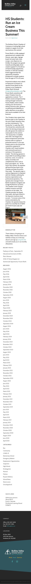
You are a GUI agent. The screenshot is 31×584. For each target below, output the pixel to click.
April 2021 (6, 415)
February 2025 (7, 310)
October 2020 (7, 430)
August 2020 (7, 435)
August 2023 (7, 352)
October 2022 (7, 376)
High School (14, 38)
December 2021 (7, 399)
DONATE (8, 505)
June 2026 (6, 271)
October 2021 (7, 404)
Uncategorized (7, 484)
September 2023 (8, 349)
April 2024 (6, 334)
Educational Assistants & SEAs (12, 254)
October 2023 (7, 347)
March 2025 (6, 308)
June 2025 (6, 300)
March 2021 (6, 417)
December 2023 (8, 342)
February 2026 (7, 282)
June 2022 (6, 383)
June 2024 (6, 329)
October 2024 (7, 321)
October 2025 (7, 292)
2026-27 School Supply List (11, 259)
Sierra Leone (6, 482)
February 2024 (7, 336)
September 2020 (8, 433)
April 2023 (6, 360)
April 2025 (6, 305)
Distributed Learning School (14, 503)
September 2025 (8, 295)
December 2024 (8, 316)
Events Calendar (10, 501)
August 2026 (7, 269)
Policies (5, 474)
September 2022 (8, 378)
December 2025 (8, 287)
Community (6, 451)
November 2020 (8, 428)
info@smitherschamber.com (13, 91)
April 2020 (6, 441)
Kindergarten (7, 469)
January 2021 (7, 422)
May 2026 (6, 274)
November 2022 (8, 373)
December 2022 (8, 370)
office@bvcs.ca (11, 526)
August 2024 (7, 326)
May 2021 (6, 412)
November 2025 (8, 290)
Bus (4, 448)
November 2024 (8, 318)
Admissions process (11, 497)
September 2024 (8, 323)
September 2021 (8, 407)
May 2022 (6, 386)
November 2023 (8, 344)
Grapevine (6, 464)
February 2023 (7, 365)
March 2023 (6, 362)
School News (7, 479)
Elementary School (8, 456)
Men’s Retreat (7, 256)
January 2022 (7, 396)
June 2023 (6, 355)
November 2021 (7, 402)
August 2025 (7, 297)
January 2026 (7, 284)
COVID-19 (6, 453)
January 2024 (7, 339)
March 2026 (6, 279)
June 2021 (6, 409)
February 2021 (7, 420)
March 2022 (6, 391)
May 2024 (6, 331)
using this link (22, 240)
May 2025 (6, 303)
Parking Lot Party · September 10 (13, 251)
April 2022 (6, 388)
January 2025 (7, 313)
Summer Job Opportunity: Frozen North (14, 261)
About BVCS (9, 499)
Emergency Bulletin (8, 458)
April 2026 (6, 277)
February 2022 (7, 394)
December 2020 (8, 425)
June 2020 (6, 438)
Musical (5, 471)
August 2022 (7, 381)
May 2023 (6, 357)
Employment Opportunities (11, 461)
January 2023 (7, 368)
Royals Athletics (8, 477)
